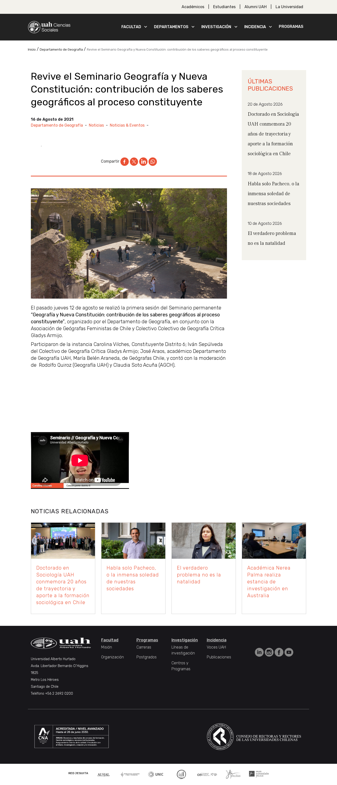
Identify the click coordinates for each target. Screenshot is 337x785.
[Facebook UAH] (279, 652)
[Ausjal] (104, 774)
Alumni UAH (255, 6)
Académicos (193, 6)
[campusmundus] (207, 774)
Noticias (96, 125)
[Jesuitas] (233, 774)
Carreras (143, 647)
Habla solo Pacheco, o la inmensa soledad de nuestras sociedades (273, 194)
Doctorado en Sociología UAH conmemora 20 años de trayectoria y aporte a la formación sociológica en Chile (273, 134)
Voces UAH (216, 647)
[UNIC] (155, 774)
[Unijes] (259, 774)
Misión (106, 647)
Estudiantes (224, 6)
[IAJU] (130, 774)
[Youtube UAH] (288, 652)
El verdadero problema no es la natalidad (199, 575)
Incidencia (255, 26)
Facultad (131, 26)
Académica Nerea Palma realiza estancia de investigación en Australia (269, 581)
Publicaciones (219, 657)
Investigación (216, 26)
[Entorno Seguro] (181, 774)
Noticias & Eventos (127, 125)
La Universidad (289, 6)
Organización (112, 657)
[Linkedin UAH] (260, 652)
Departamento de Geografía (57, 125)
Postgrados (146, 657)
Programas (291, 26)
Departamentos (171, 26)
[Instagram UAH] (270, 652)
